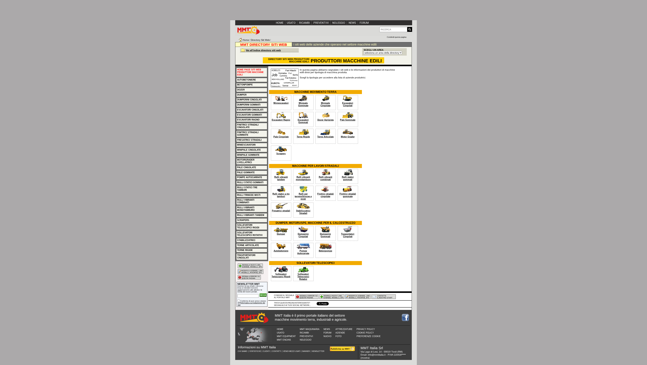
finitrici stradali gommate (248, 133)
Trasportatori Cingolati (347, 235)
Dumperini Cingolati (303, 235)
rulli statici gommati (250, 182)
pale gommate (246, 172)
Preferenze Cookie (369, 336)
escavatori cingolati (250, 110)
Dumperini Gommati (325, 235)
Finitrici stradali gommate (348, 195)
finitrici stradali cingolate (248, 126)
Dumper (281, 234)
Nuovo (327, 336)
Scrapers (281, 154)
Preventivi (321, 22)
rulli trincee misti (248, 195)
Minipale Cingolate (325, 104)
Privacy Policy (366, 329)
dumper (242, 95)
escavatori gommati (249, 115)
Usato (291, 22)
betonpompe (245, 85)
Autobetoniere (281, 251)
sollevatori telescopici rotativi (250, 234)
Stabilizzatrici (246, 240)
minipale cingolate (249, 150)
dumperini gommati (248, 105)
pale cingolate (246, 167)
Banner (306, 351)
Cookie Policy (365, 332)
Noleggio (338, 22)
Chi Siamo (242, 351)
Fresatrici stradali (281, 211)
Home (279, 22)
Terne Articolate (325, 137)
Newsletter (318, 351)
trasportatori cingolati (246, 256)
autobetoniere (246, 80)
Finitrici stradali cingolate (325, 195)
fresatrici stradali (249, 140)
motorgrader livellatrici (245, 161)
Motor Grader (348, 137)
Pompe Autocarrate (303, 252)
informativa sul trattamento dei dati (251, 304)
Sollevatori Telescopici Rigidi (281, 275)
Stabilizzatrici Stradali (303, 212)
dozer (241, 90)
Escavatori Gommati (303, 121)
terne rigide (245, 250)
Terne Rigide (303, 137)
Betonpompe (325, 251)
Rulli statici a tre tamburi (280, 195)
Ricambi (304, 22)
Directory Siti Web (260, 40)
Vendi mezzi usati (291, 351)
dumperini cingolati (249, 100)
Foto (338, 336)
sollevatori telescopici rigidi (248, 226)
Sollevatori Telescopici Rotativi (303, 276)
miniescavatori (246, 145)
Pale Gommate (347, 120)
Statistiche (255, 351)
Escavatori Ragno (281, 120)
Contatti (276, 351)
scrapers (243, 220)
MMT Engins (284, 340)
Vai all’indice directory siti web (263, 50)
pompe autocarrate (249, 177)
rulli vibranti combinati (245, 201)
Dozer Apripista (325, 120)
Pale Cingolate (281, 137)
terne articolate (248, 245)
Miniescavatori (281, 103)
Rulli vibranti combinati (325, 178)
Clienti (266, 351)
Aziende (340, 332)
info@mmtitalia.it (377, 354)
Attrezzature (343, 329)
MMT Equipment (286, 336)
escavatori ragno (248, 120)
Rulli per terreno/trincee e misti (303, 196)
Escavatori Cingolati (347, 104)
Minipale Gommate (303, 104)
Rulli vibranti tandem (281, 178)
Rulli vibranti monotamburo (303, 178)
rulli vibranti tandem (250, 215)
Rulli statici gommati (348, 178)
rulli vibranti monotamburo (246, 208)
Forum (364, 22)
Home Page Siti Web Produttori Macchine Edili (250, 72)
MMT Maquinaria (309, 329)
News (352, 22)
